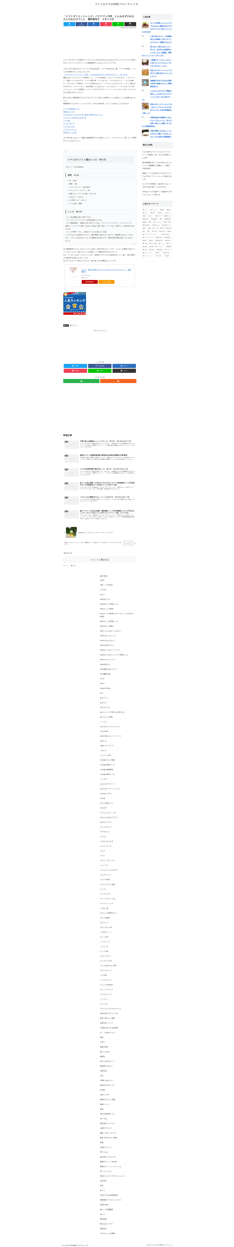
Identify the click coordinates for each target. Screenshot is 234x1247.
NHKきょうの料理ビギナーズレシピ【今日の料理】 (116, 615)
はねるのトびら (106, 793)
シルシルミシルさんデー (109, 870)
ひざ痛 (102, 798)
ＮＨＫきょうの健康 (107, 1233)
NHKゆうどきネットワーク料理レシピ (114, 655)
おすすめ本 (104, 731)
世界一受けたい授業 (107, 1018)
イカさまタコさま (106, 841)
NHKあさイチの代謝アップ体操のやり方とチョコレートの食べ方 (157, 193)
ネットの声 (104, 937)
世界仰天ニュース (106, 1023)
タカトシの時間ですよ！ (109, 913)
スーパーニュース (106, 903)
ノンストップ (105, 942)
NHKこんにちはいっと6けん (110, 631)
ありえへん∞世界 (106, 717)
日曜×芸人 (104, 1071)
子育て (102, 1042)
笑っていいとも (106, 1171)
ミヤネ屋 (103, 975)
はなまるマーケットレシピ (110, 789)
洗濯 (101, 1109)
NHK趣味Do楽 (105, 674)
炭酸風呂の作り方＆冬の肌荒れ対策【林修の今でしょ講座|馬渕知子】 (161, 83)
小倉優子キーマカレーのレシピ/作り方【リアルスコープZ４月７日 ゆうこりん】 (161, 63)
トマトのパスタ (69, 127)
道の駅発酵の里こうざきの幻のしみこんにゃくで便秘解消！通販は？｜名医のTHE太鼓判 (157, 165)
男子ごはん (104, 1152)
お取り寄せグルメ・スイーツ (110, 736)
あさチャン (104, 698)
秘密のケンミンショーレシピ (110, 1166)
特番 (101, 1143)
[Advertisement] (99, 42)
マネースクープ (106, 970)
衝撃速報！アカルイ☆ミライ (110, 1200)
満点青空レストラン (107, 1123)
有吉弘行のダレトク (107, 1085)
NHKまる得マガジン (107, 645)
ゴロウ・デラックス (107, 860)
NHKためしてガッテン (108, 636)
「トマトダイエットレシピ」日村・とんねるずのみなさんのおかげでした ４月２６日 (95, 75)
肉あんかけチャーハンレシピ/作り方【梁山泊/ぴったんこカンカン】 (161, 73)
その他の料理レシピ (107, 774)
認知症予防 (104, 1205)
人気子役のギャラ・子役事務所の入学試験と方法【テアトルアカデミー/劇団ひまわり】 (161, 39)
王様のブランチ (106, 1147)
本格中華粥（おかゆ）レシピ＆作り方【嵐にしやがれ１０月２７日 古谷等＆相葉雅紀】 (161, 134)
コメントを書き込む (100, 560)
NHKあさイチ (105, 599)
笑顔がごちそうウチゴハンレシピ (112, 1176)
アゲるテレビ (105, 832)
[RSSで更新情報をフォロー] (118, 381)
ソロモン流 (104, 908)
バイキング (104, 946)
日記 (101, 1076)
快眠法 (102, 1056)
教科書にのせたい (106, 1066)
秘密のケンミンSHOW (108, 1162)
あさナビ (103, 703)
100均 (102, 580)
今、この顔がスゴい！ (108, 1033)
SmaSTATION (105, 688)
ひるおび (103, 808)
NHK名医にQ (105, 664)
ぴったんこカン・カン (108, 813)
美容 (101, 1185)
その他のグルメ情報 (107, 760)
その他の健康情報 (106, 769)
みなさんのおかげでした (109, 817)
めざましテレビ (106, 822)
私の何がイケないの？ (108, 1157)
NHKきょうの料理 (106, 609)
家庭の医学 (104, 1047)
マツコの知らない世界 (108, 966)
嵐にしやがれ (105, 1052)
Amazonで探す (106, 282)
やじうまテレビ (106, 827)
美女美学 (103, 1181)
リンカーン (104, 999)
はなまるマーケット (107, 784)
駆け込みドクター (106, 1224)
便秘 (101, 1037)
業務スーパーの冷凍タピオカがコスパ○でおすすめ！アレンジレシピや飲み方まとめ (157, 176)
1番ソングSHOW (106, 585)
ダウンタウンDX (106, 927)
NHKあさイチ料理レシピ (109, 604)
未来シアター (105, 1095)
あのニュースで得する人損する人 (112, 712)
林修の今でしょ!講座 (107, 1099)
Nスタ (102, 679)
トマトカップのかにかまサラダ (74, 118)
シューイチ (104, 865)
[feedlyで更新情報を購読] (81, 381)
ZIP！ (102, 693)
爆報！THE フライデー (108, 1133)
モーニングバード (106, 989)
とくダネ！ (104, 779)
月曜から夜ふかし (106, 1080)
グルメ (102, 851)
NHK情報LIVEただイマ (108, 669)
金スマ (102, 1214)
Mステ (102, 594)
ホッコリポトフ (69, 123)
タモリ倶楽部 (105, 918)
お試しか (103, 741)
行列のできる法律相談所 (109, 1195)
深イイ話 (103, 1119)
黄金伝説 (103, 1229)
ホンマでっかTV (106, 961)
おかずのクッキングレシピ (110, 727)
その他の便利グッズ (107, 765)
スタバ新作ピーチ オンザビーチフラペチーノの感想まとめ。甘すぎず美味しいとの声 (157, 155)
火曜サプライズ (106, 1128)
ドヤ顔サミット (106, 932)
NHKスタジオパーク (107, 660)
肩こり (102, 1190)
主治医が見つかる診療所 (109, 1028)
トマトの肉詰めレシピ (71, 109)
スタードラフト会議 (107, 884)
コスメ (102, 856)
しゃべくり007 (105, 755)
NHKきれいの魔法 (106, 626)
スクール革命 (105, 879)
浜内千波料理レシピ (107, 1114)
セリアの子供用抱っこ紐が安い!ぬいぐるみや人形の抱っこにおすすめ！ (156, 185)
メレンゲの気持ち (106, 985)
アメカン (103, 836)
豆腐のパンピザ (69, 112)
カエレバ (89, 275)
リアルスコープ (106, 994)
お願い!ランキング (107, 746)
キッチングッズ (106, 846)
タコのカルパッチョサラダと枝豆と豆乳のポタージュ (83, 115)
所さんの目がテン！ (107, 1061)
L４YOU (103, 590)
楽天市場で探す (90, 282)
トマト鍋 (66, 121)
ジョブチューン (106, 875)
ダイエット (74, 325)
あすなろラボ (105, 707)
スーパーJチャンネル (108, 899)
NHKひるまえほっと (107, 640)
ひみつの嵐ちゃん (106, 803)
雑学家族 (103, 1219)
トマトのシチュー (69, 129)
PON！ (102, 683)
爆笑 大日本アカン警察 (108, 1138)
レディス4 (103, 1004)
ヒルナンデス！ (106, 956)
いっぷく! (103, 722)
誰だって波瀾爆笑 (106, 1209)
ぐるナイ (103, 750)
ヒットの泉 (104, 951)
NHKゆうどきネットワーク (110, 650)
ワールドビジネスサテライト (110, 1009)
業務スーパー (105, 1104)
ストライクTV (105, 894)
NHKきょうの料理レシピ (109, 621)
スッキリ (103, 889)
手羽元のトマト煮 (69, 132)
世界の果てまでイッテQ (109, 1013)
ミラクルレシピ (106, 980)
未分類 (66, 325)
